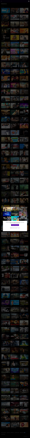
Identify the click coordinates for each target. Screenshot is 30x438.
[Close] (26, 207)
